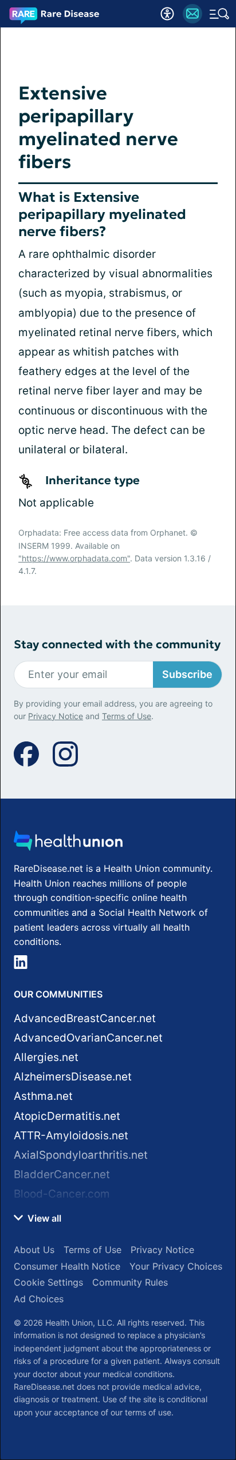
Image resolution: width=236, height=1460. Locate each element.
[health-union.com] (68, 844)
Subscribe (187, 674)
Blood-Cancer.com (62, 1193)
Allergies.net (46, 1057)
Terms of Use (126, 716)
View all (43, 1218)
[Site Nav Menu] (219, 13)
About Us (34, 1249)
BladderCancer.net (62, 1174)
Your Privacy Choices (175, 1266)
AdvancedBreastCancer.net (85, 1018)
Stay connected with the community (117, 644)
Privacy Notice (55, 716)
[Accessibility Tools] (167, 13)
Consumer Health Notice (67, 1266)
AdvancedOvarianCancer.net (88, 1037)
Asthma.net (43, 1096)
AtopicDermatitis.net (67, 1116)
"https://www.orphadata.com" (74, 558)
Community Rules (130, 1282)
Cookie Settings (48, 1282)
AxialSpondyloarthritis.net (81, 1155)
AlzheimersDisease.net (73, 1076)
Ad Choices (39, 1299)
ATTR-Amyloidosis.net (71, 1135)
